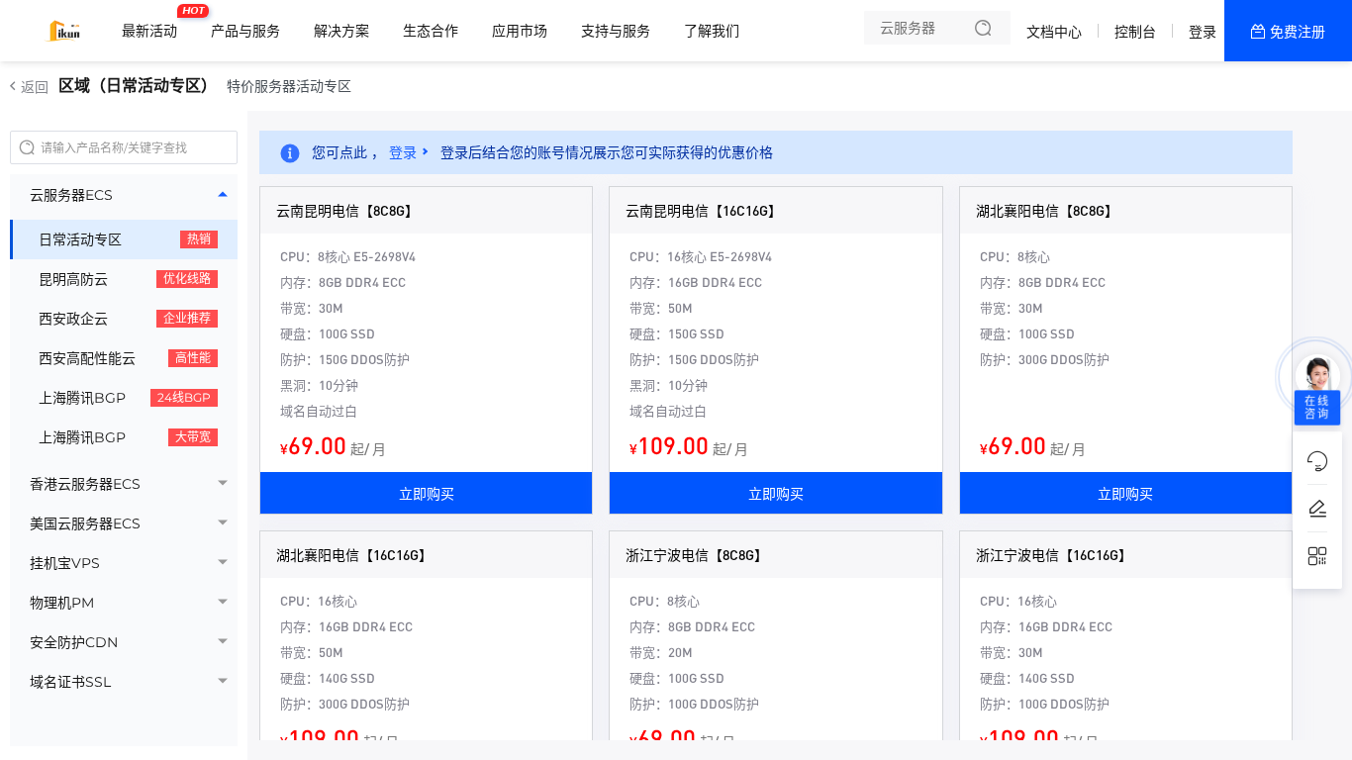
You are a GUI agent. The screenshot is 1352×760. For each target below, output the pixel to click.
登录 (1202, 32)
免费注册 (1297, 32)
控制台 (1135, 32)
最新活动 (154, 23)
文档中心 (1054, 32)
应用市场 (519, 31)
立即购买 (426, 493)
